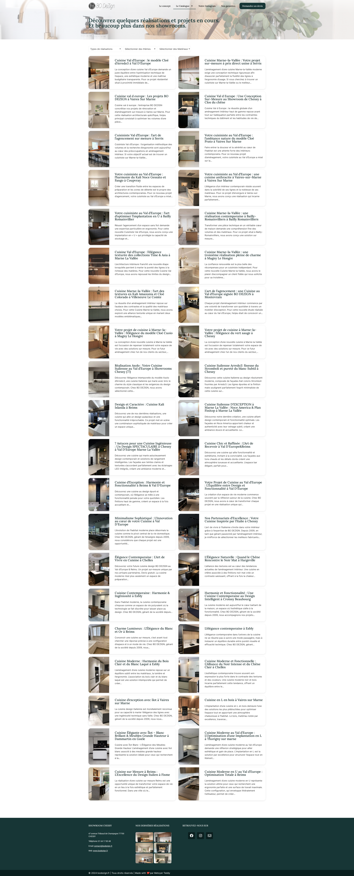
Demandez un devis (252, 6)
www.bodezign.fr (100, 851)
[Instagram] (200, 835)
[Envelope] (209, 835)
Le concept (165, 6)
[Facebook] (191, 835)
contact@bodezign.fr (103, 846)
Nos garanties (228, 6)
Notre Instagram (207, 6)
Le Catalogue (182, 6)
